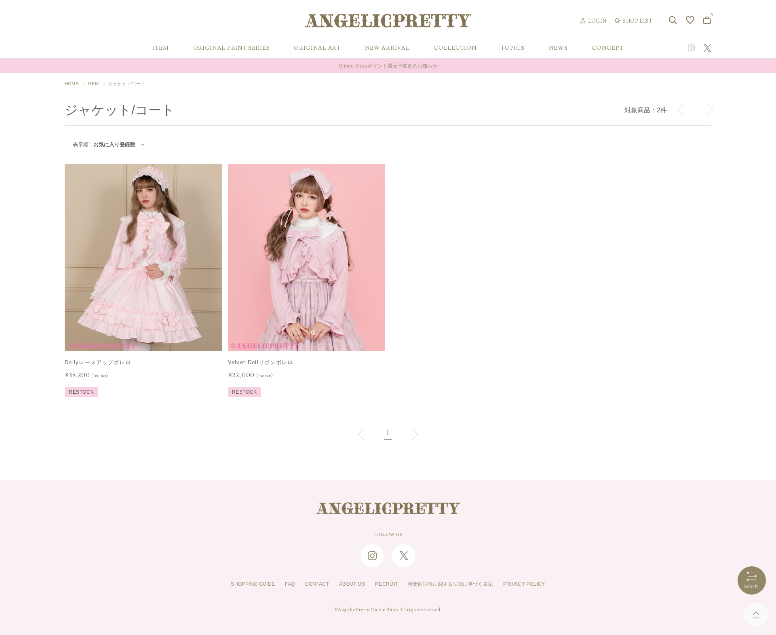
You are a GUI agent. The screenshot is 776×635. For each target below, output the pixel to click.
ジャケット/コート (127, 83)
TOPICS (512, 48)
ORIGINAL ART (317, 48)
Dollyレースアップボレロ (98, 362)
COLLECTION (455, 48)
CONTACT (317, 584)
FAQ (290, 584)
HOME (71, 83)
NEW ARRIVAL (387, 48)
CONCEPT (607, 48)
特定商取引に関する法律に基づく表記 (450, 584)
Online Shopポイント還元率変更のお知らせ (388, 59)
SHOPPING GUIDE (253, 584)
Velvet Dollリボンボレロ (260, 362)
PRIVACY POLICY (524, 584)
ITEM (93, 83)
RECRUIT (386, 584)
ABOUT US (352, 584)
